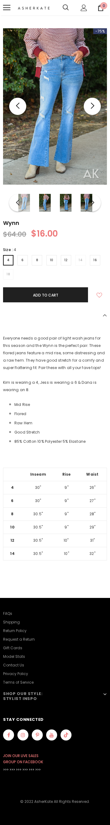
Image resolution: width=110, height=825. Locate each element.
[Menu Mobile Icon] (6, 7)
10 (51, 260)
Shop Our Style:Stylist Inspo (23, 696)
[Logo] (33, 8)
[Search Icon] (66, 8)
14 (80, 260)
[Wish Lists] (99, 295)
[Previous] (17, 106)
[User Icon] (84, 8)
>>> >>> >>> (12, 769)
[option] (55, 106)
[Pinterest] (37, 735)
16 (95, 260)
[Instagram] (22, 735)
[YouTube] (51, 735)
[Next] (92, 106)
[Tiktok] (66, 735)
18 (8, 274)
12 (66, 260)
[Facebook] (8, 735)
